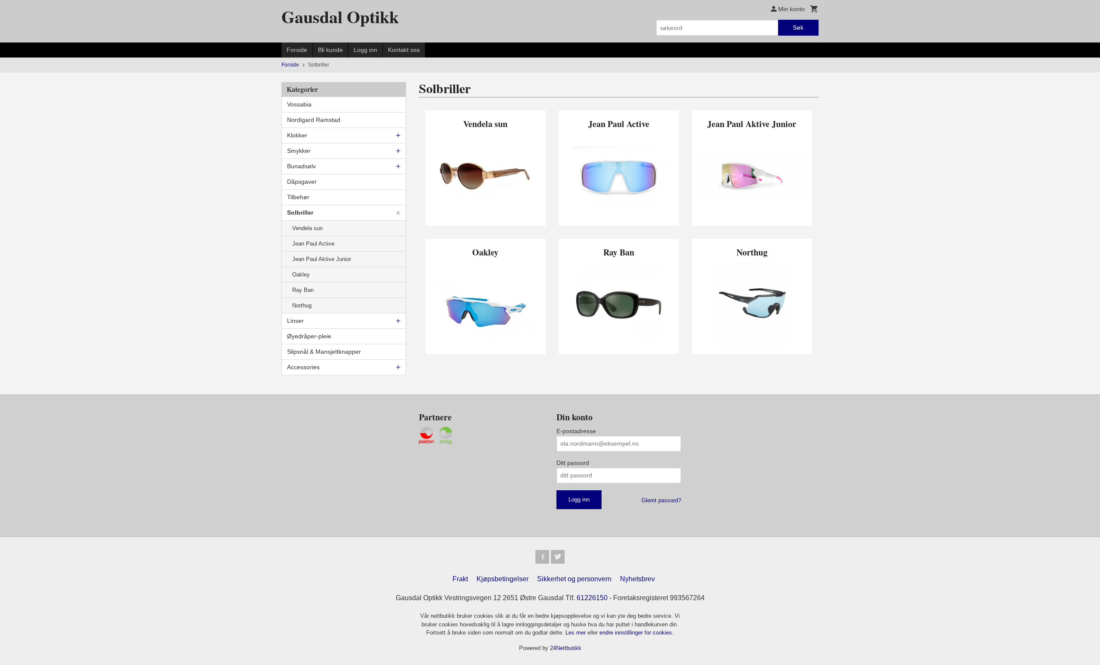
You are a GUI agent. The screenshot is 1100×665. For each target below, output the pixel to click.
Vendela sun (307, 228)
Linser (295, 320)
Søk (798, 27)
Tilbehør (298, 197)
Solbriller (300, 212)
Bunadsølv (301, 166)
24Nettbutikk (565, 648)
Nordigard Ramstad (313, 119)
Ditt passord (572, 462)
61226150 (592, 597)
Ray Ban (303, 290)
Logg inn (365, 49)
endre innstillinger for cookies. (636, 632)
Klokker (297, 135)
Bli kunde (330, 49)
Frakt (460, 579)
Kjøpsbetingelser (503, 579)
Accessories (303, 367)
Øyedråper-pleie (309, 336)
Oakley (301, 274)
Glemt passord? (661, 500)
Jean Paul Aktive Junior (321, 259)
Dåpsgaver (302, 181)
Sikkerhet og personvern (574, 579)
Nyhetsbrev (637, 579)
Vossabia (299, 104)
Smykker (299, 150)
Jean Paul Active (313, 243)
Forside (297, 49)
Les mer (576, 632)
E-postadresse (576, 431)
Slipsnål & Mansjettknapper (324, 351)
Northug (302, 305)
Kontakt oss (404, 49)
